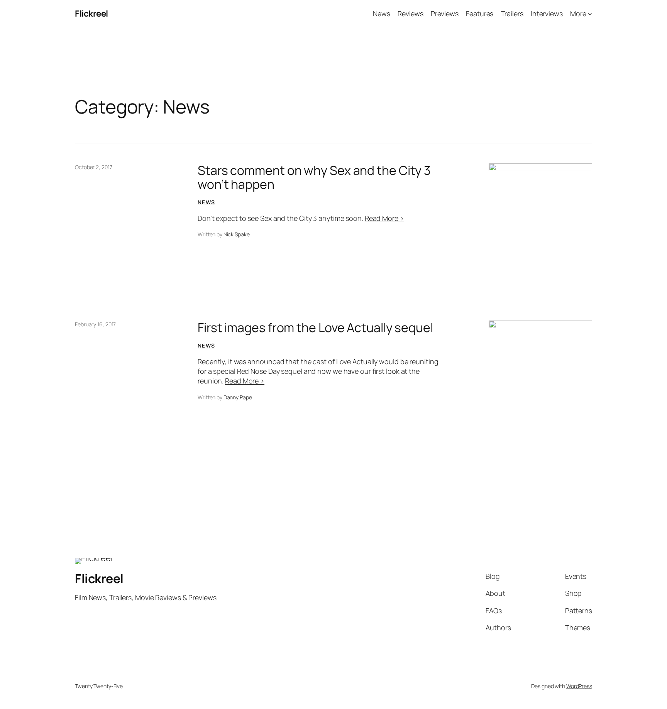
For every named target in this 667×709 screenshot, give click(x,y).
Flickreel (91, 13)
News (206, 202)
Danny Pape (237, 397)
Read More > (384, 218)
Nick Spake (236, 234)
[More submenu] (590, 14)
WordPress (579, 686)
